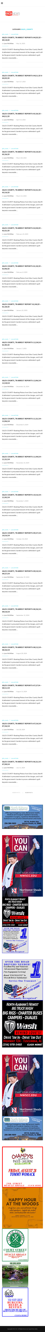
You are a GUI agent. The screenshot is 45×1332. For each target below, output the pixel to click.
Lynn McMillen (9, 43)
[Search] (43, 3)
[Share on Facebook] (21, 62)
